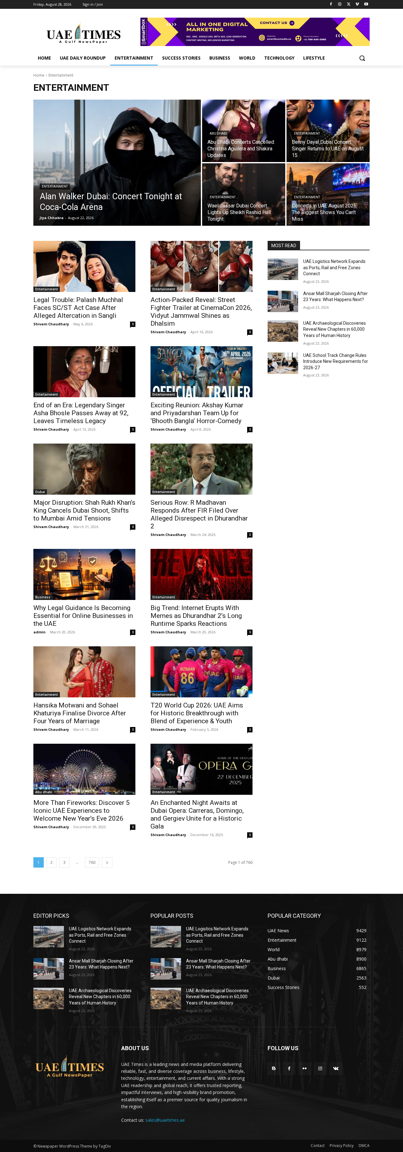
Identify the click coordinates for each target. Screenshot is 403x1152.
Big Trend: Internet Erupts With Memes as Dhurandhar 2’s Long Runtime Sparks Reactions (196, 615)
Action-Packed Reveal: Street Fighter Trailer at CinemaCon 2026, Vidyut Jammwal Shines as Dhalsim (201, 311)
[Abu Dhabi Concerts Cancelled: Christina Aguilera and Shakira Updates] (243, 131)
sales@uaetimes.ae (165, 1120)
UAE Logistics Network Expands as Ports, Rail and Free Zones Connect (334, 267)
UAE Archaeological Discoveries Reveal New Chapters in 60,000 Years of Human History (334, 329)
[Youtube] (366, 4)
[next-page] (107, 862)
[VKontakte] (336, 1068)
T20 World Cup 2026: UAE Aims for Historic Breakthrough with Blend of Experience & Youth (196, 713)
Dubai (40, 492)
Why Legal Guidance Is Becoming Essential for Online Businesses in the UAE (83, 615)
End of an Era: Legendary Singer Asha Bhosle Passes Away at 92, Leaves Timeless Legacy (80, 413)
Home (38, 75)
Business (42, 597)
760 (92, 862)
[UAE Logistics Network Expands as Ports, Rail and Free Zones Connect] (283, 269)
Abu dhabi (218, 133)
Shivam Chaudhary (51, 324)
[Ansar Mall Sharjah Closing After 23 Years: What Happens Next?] (283, 301)
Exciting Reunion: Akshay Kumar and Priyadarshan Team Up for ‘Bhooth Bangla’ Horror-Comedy (196, 413)
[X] (348, 4)
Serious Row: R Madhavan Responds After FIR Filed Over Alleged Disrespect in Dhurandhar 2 (199, 514)
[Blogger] (274, 1068)
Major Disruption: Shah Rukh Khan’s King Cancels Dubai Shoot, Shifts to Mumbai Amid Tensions (84, 510)
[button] (362, 58)
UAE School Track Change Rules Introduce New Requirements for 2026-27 (335, 361)
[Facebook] (331, 4)
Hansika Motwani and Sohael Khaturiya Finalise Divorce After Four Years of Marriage (79, 713)
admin (39, 632)
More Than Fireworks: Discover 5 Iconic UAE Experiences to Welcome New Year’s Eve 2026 (81, 810)
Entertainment (55, 186)
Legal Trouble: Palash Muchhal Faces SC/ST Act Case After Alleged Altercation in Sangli (78, 307)
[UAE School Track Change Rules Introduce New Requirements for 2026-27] (283, 363)
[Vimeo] (357, 4)
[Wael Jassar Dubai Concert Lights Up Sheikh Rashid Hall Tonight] (243, 194)
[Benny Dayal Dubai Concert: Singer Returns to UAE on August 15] (328, 131)
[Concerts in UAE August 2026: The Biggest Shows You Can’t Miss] (328, 194)
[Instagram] (339, 4)
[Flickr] (304, 1068)
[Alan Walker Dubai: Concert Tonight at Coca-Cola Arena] (117, 163)
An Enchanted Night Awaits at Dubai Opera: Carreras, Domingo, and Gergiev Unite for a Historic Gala (197, 814)
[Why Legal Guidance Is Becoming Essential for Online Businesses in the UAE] (84, 574)
